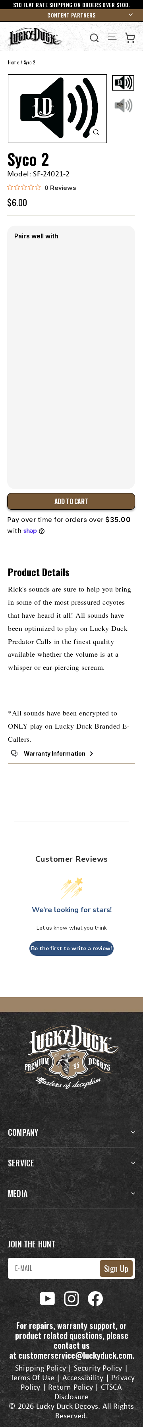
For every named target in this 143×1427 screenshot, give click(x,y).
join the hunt (32, 1244)
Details (25, 466)
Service (21, 1163)
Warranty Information (54, 753)
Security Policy (98, 1369)
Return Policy (70, 1388)
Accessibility (83, 1378)
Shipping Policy (40, 1369)
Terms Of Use (32, 1378)
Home (13, 62)
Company (23, 1132)
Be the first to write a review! (71, 948)
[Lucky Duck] (35, 36)
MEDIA (17, 1193)
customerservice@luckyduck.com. (76, 1355)
